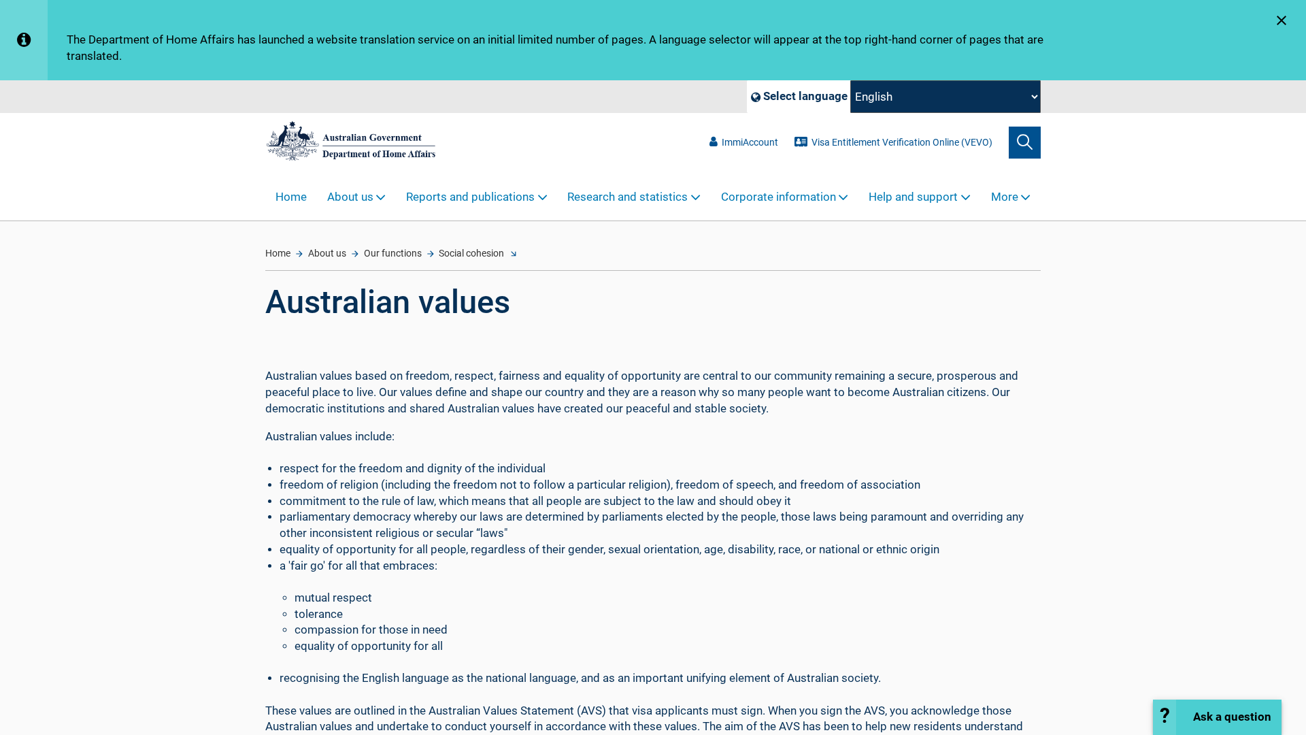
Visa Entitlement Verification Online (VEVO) (901, 142)
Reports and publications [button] (470, 197)
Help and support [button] (913, 197)
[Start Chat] (1217, 717)
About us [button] (350, 197)
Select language (804, 96)
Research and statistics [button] (627, 197)
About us (327, 253)
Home (291, 197)
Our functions (393, 253)
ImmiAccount (750, 142)
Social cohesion (471, 253)
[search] (1025, 143)
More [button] (1004, 197)
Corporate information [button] (778, 197)
